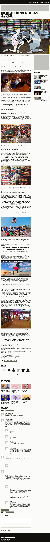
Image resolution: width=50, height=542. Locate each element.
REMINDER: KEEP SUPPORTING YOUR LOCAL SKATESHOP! (19, 14)
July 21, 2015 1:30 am (13, 448)
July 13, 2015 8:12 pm (13, 442)
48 (17, 17)
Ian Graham (9, 17)
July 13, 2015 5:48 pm (8, 420)
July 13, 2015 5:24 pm (8, 414)
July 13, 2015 (3, 17)
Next (11, 410)
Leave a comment (4, 515)
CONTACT (47, 2)
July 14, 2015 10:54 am (13, 486)
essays (6, 361)
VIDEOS (38, 2)
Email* (2, 526)
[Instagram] (43, 1)
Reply (6, 416)
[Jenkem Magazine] (8, 2)
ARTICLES (30, 2)
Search (2, 537)
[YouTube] (45, 1)
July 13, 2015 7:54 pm (13, 436)
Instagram (12, 358)
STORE (29, 535)
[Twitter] (42, 1)
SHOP (45, 2)
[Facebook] (40, 1)
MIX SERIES (41, 2)
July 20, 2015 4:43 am (13, 502)
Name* (2, 523)
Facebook (17, 357)
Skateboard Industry (12, 361)
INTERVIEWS (34, 2)
